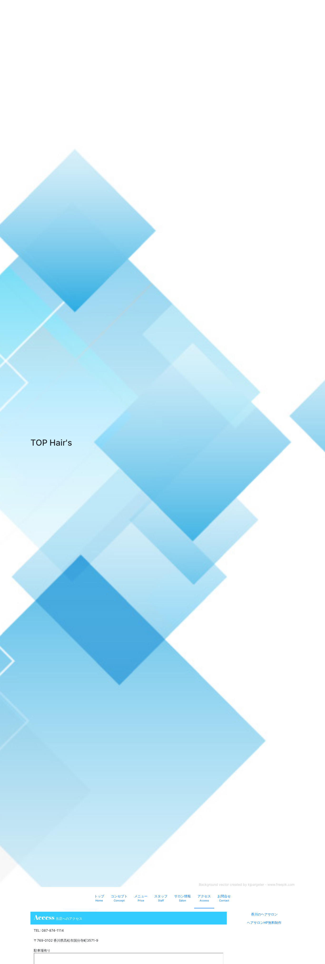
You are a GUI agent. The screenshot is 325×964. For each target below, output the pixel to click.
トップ (99, 898)
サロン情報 (182, 898)
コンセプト (119, 898)
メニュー (141, 898)
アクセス (204, 898)
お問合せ (224, 898)
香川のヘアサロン (264, 914)
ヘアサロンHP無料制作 (264, 922)
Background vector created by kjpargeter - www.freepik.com (247, 884)
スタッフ (160, 898)
